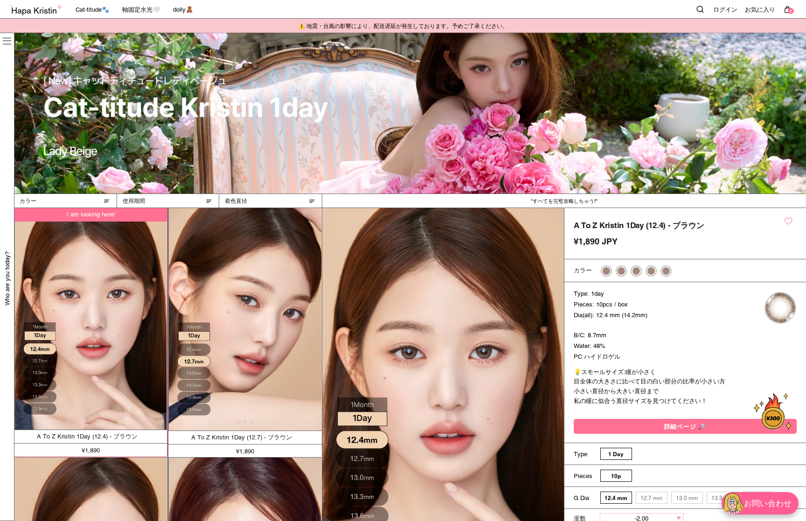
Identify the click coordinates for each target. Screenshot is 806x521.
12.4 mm (615, 497)
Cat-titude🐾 (92, 9)
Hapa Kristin (34, 10)
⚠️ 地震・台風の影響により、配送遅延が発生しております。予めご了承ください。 (403, 26)
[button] (84, 421)
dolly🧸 (183, 9)
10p (616, 475)
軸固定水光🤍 (141, 9)
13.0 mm (687, 498)
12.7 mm (651, 498)
